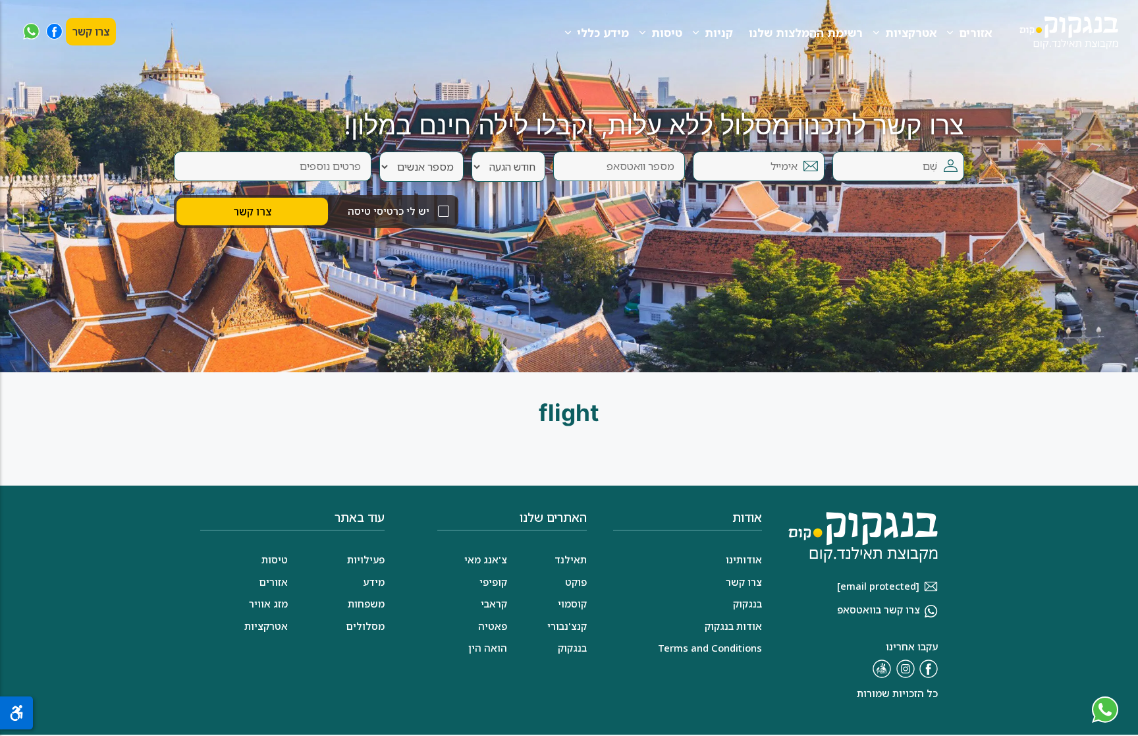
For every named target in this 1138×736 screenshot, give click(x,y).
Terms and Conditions (710, 647)
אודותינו (744, 559)
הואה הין (487, 647)
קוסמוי (572, 603)
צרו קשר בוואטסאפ (878, 609)
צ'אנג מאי (485, 559)
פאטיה (492, 626)
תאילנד (571, 559)
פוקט (576, 581)
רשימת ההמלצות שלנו (806, 32)
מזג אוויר (268, 603)
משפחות (366, 603)
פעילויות (366, 559)
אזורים (975, 32)
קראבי (494, 603)
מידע (374, 581)
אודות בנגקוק (733, 626)
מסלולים (365, 626)
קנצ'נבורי (567, 626)
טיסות (666, 32)
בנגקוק (572, 647)
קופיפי (493, 581)
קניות (719, 32)
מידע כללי (603, 32)
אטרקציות (910, 32)
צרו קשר (90, 31)
